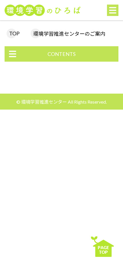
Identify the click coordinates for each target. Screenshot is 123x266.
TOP (14, 33)
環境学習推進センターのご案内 (69, 34)
